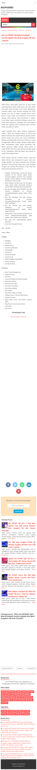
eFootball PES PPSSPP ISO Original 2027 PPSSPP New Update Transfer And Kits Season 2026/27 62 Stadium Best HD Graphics (17, 730)
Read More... (12, 538)
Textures (24, 317)
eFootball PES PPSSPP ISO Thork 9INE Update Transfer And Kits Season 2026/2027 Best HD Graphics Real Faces (18, 724)
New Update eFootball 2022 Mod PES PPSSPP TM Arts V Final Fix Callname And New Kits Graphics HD (21, 593)
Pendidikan (12, 697)
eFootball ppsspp (7, 43)
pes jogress (25, 714)
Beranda (20, 668)
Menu (5, 20)
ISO (12, 317)
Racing (30, 697)
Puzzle (20, 697)
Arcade (24, 691)
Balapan (30, 691)
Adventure (11, 691)
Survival (30, 700)
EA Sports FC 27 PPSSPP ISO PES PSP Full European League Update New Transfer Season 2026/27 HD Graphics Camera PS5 (16, 743)
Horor (15, 694)
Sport (16, 700)
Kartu (21, 694)
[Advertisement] (18, 64)
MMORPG (27, 694)
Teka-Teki (4, 702)
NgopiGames (7, 7)
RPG (25, 697)
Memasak (4, 697)
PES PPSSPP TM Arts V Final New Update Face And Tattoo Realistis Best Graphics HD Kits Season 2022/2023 (18, 527)
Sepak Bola (21, 43)
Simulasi (10, 700)
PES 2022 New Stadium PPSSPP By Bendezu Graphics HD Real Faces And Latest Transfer (21, 544)
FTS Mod (26, 711)
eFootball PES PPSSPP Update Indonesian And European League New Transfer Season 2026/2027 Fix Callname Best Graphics (18, 736)
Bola (3, 694)
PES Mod (15, 43)
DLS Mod (4, 711)
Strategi (22, 700)
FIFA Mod (11, 711)
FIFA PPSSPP (19, 711)
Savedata (17, 317)
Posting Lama (31, 668)
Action (4, 691)
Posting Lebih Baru (7, 668)
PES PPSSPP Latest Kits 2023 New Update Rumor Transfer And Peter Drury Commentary (21, 577)
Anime (18, 691)
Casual (9, 694)
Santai (4, 700)
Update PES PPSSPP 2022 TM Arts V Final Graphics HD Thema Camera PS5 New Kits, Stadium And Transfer (21, 561)
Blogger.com (21, 766)
